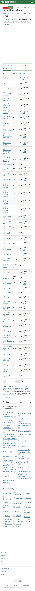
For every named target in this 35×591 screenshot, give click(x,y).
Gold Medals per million (6, 105)
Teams (9, 249)
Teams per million (7, 259)
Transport (27, 517)
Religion (29, 502)
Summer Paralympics (22, 457)
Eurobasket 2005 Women (8, 481)
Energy (7, 526)
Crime (7, 511)
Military (28, 493)
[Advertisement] (17, 44)
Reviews (3, 562)
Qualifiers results (6, 124)
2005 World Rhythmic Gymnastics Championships (10, 441)
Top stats (7, 65)
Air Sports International (22, 390)
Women (9, 179)
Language (19, 521)
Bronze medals (7, 94)
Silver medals (6, 112)
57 (24, 202)
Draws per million (6, 302)
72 (25, 298)
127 (24, 137)
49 (24, 244)
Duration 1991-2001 (6, 202)
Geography (19, 498)
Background (7, 499)
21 (24, 113)
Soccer (20, 446)
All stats (7, 68)
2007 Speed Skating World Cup (9, 446)
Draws (8, 297)
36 (24, 289)
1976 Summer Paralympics (7, 421)
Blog (2, 574)
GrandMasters (7, 130)
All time (9, 283)
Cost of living (6, 507)
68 (25, 303)
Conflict (7, 502)
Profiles (18, 13)
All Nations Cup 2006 (10, 456)
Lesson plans (5, 559)
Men (8, 169)
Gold (8, 272)
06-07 (14, 268)
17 (24, 124)
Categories (4, 552)
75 (24, 228)
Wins (8, 365)
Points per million (6, 360)
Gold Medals (6, 99)
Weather (28, 521)
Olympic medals (23, 431)
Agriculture (9, 493)
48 (24, 223)
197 (24, 170)
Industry (18, 516)
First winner (6, 266)
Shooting (21, 441)
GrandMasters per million (7, 137)
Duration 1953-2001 (6, 186)
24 (24, 95)
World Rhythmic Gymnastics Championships (23, 476)
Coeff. (8, 243)
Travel (28, 519)
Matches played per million (7, 348)
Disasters (8, 519)
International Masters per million (7, 152)
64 (24, 218)
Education (8, 524)
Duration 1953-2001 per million (6, 194)
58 (24, 194)
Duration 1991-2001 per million (6, 210)
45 (24, 250)
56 (24, 210)
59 (24, 186)
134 (24, 131)
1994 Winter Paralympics (7, 426)
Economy (8, 521)
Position (9, 164)
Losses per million (7, 336)
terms (31, 588)
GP (7, 83)
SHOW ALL (7, 24)
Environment (17, 494)
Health (18, 507)
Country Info (11, 13)
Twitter (20, 581)
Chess (5, 476)
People (28, 498)
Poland (24, 13)
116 (24, 180)
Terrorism (27, 512)
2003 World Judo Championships (8, 435)
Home (4, 13)
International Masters (7, 144)
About (3, 565)
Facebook (15, 581)
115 (24, 284)
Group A (9, 89)
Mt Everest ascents (24, 426)
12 (24, 377)
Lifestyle (18, 524)
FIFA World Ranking (25, 413)
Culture (7, 516)
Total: (8, 376)
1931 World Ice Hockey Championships (15, 387)
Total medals (6, 117)
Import (17, 511)
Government (17, 503)
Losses (9, 331)
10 (24, 84)
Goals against (6, 308)
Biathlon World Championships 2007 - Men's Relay (10, 463)
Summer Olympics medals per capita (24, 451)
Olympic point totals (24, 434)
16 (24, 100)
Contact (3, 571)
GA (7, 78)
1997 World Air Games (10, 430)
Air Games (6, 452)
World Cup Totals (24, 462)
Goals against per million (6, 314)
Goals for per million (7, 326)
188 (26, 175)
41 (24, 260)
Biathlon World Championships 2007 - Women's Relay (10, 469)
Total (8, 233)
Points (8, 354)
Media (18, 526)
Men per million (7, 174)
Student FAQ (5, 568)
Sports (28, 507)
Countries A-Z (5, 556)
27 (24, 118)
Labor (18, 519)
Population (6, 278)
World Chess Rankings (6, 159)
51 (24, 273)
